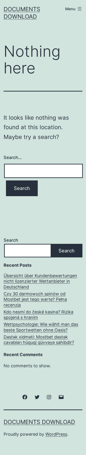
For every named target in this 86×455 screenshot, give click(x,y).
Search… (13, 157)
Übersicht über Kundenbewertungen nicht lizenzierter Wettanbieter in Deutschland (40, 281)
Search (11, 240)
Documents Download (39, 422)
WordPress (56, 434)
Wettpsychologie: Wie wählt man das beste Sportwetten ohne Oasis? (41, 327)
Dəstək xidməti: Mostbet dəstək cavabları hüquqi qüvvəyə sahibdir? (39, 339)
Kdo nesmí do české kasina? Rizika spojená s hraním (38, 314)
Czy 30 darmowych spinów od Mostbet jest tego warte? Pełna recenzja (35, 299)
